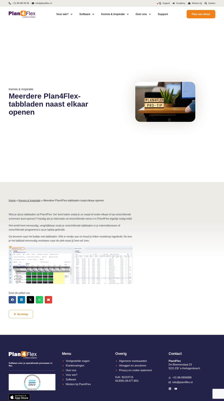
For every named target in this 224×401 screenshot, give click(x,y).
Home (12, 200)
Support (163, 14)
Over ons (141, 14)
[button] (12, 299)
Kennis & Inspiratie (113, 14)
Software (84, 14)
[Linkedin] (170, 388)
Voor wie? (62, 14)
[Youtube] (175, 388)
